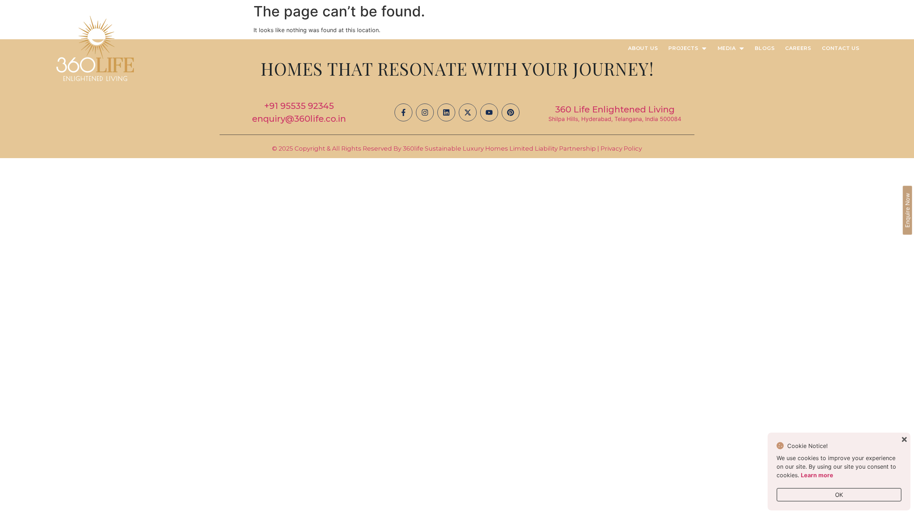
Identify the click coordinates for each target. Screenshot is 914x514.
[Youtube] (489, 112)
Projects (683, 48)
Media (727, 48)
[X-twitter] (468, 112)
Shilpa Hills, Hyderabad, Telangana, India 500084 (614, 118)
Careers (798, 48)
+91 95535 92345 (299, 106)
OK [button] (839, 494)
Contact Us (840, 48)
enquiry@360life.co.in (299, 119)
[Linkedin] (446, 112)
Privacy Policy (621, 148)
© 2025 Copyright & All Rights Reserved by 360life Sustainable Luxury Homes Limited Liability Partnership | (436, 148)
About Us (643, 48)
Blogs (764, 48)
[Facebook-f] (403, 112)
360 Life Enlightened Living (615, 109)
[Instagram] (425, 112)
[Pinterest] (510, 112)
